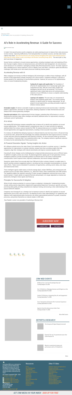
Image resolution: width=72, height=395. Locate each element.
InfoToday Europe (53, 372)
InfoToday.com (52, 371)
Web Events (29, 376)
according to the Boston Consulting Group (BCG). (38, 57)
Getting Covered (30, 382)
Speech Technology (54, 378)
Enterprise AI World (53, 368)
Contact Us (28, 385)
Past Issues (57, 226)
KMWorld (51, 373)
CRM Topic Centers (30, 371)
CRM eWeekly (29, 369)
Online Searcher (53, 375)
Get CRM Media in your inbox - (35, 393)
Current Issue (43, 226)
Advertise (28, 381)
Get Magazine (30, 368)
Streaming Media (53, 379)
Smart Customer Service (55, 376)
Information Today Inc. (8, 376)
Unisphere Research (54, 383)
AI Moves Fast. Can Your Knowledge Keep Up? (49, 283)
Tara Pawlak (6, 35)
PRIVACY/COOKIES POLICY (9, 389)
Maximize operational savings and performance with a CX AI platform (53, 346)
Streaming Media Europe (55, 381)
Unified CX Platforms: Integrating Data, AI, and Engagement (52, 295)
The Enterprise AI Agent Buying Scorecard (55, 324)
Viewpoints (28, 375)
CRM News (28, 373)
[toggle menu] (69, 7)
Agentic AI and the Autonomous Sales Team (48, 308)
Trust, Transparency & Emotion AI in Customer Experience (51, 302)
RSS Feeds (28, 378)
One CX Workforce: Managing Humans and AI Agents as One (52, 289)
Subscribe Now (50, 221)
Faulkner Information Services (56, 369)
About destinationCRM (31, 379)
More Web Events (63, 314)
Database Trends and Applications (57, 366)
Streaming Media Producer (55, 382)
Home (27, 366)
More (66, 356)
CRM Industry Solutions (31, 372)
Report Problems (30, 383)
